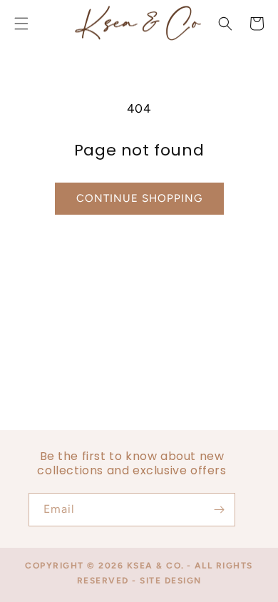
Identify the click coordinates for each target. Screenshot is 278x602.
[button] (225, 23)
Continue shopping (139, 198)
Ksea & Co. (156, 566)
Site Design (171, 581)
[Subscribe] (219, 509)
